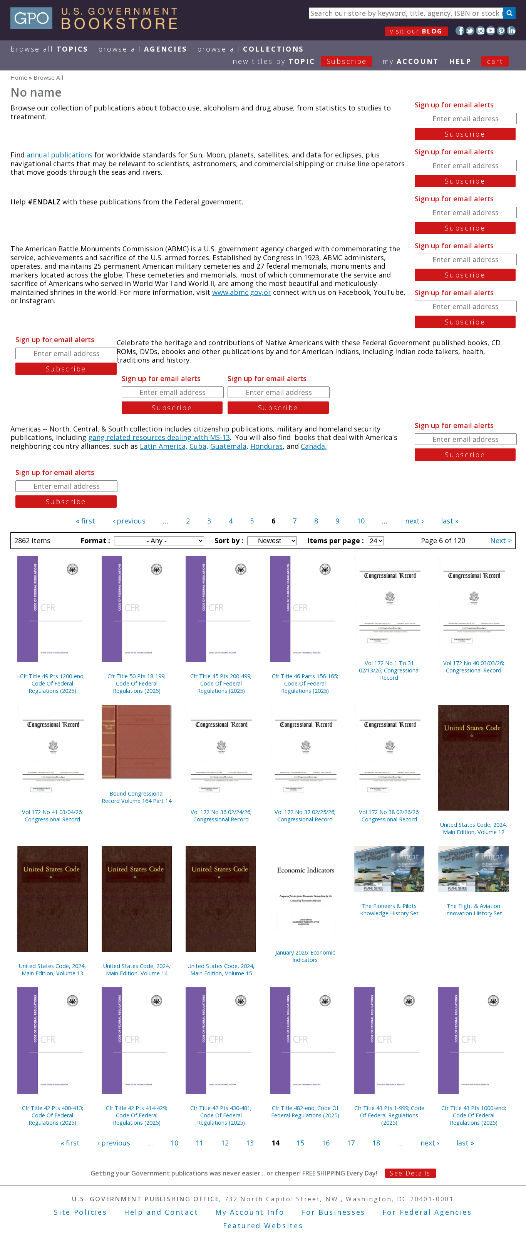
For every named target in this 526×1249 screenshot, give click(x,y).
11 (199, 1142)
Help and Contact (161, 1212)
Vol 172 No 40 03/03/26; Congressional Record (473, 666)
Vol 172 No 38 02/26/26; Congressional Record (389, 815)
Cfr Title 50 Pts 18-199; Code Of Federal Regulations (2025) (136, 683)
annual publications (58, 154)
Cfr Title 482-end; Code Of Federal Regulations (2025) (305, 1111)
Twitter (470, 30)
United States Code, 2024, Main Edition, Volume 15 (221, 969)
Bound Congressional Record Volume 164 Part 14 (136, 797)
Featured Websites (263, 1225)
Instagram (480, 30)
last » (450, 520)
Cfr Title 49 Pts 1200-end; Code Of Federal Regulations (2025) (52, 683)
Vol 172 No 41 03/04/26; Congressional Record (52, 815)
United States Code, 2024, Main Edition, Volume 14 (136, 969)
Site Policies (80, 1212)
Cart (495, 61)
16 (326, 1142)
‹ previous (129, 520)
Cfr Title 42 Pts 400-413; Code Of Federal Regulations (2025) (52, 1115)
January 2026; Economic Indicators (305, 956)
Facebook (460, 30)
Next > (501, 540)
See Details (410, 1173)
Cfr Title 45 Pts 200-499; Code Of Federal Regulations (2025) (220, 683)
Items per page (334, 540)
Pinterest (501, 30)
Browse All (49, 49)
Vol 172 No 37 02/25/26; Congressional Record (305, 815)
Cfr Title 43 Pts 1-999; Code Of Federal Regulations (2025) (389, 1115)
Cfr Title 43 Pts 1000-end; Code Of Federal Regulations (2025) (473, 1115)
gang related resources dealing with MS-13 (159, 437)
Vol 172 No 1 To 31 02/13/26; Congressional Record (389, 670)
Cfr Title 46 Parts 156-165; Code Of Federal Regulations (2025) (305, 683)
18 (376, 1142)
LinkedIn (511, 30)
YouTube (490, 30)
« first (85, 520)
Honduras (266, 446)
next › (414, 520)
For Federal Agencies (427, 1212)
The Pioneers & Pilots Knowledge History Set (389, 909)
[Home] (97, 26)
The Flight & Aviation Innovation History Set (473, 909)
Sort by (227, 540)
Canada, (314, 446)
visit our (416, 31)
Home (18, 77)
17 (351, 1142)
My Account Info (250, 1212)
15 (300, 1142)
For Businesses (333, 1212)
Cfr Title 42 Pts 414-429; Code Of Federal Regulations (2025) (136, 1115)
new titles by (300, 61)
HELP (460, 61)
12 (225, 1142)
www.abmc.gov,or (241, 292)
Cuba (197, 446)
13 (250, 1142)
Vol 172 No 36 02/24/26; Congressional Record (221, 815)
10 (361, 520)
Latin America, (164, 446)
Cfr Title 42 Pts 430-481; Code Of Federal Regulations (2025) (220, 1115)
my (410, 61)
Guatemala (228, 446)
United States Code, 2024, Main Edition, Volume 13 (52, 969)
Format (94, 540)
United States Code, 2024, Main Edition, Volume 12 (473, 828)
